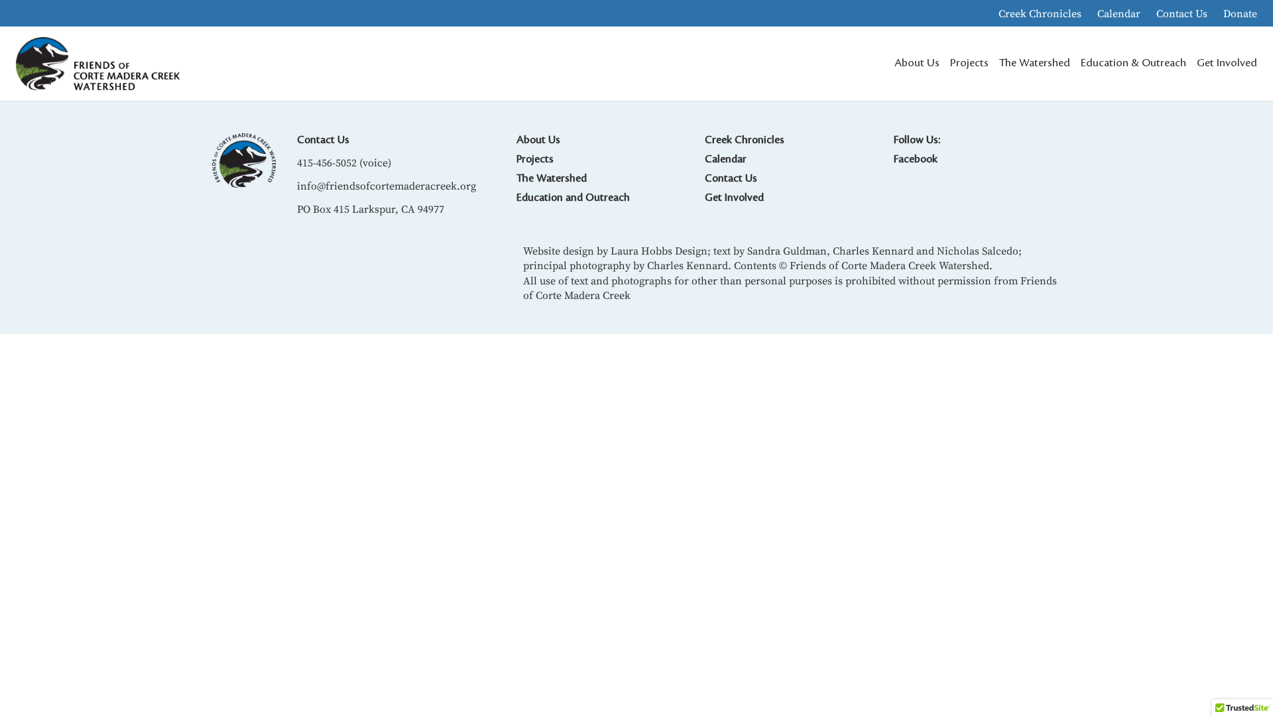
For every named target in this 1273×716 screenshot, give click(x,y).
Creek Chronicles (1040, 13)
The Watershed (551, 178)
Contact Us (1181, 13)
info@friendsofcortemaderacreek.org (386, 185)
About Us (538, 140)
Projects (535, 159)
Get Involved (734, 198)
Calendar (1118, 13)
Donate (1240, 13)
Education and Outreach (573, 198)
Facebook (916, 159)
